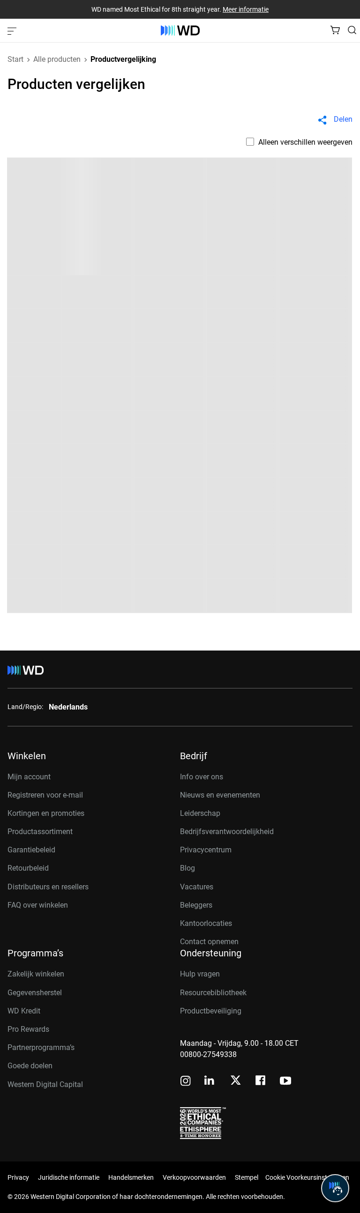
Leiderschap (200, 813)
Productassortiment (40, 831)
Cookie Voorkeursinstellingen (307, 1177)
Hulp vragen (200, 973)
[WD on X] (235, 1080)
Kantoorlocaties (206, 923)
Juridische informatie (68, 1177)
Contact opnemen (209, 941)
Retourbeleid (28, 868)
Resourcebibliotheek (213, 992)
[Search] (352, 30)
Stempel (246, 1177)
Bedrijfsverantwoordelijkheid (227, 831)
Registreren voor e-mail (45, 795)
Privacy (18, 1177)
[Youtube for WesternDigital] (285, 1081)
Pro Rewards (28, 1029)
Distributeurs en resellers (48, 886)
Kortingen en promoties (46, 813)
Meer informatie (246, 9)
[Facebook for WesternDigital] (261, 1081)
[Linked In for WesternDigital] (210, 1081)
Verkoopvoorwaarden (194, 1177)
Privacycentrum (206, 849)
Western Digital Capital (45, 1084)
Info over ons (201, 776)
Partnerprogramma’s (41, 1047)
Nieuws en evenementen (220, 795)
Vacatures (196, 886)
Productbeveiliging (210, 1010)
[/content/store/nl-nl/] (180, 30)
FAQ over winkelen (38, 905)
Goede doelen (30, 1065)
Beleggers (196, 905)
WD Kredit (24, 1010)
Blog (187, 868)
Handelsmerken (131, 1177)
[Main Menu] (13, 30)
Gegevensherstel (35, 992)
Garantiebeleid (31, 849)
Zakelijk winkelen (36, 973)
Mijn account (29, 776)
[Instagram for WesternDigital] (185, 1081)
